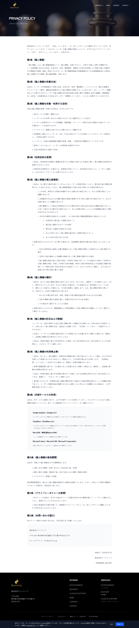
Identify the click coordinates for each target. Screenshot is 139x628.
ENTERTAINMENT (76, 585)
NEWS (108, 5)
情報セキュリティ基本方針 (78, 616)
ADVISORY (74, 589)
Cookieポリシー (62, 616)
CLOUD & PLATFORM (78, 593)
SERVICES (98, 5)
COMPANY (116, 5)
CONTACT (125, 5)
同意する (119, 624)
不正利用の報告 (93, 616)
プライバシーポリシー (47, 616)
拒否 (111, 624)
